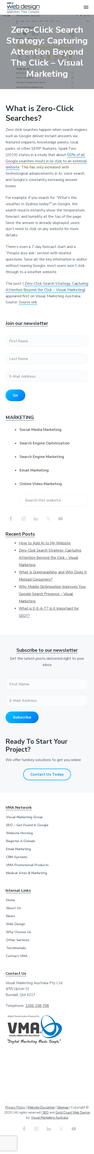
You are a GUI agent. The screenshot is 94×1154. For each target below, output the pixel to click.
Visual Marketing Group (24, 817)
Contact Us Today (47, 774)
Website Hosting (19, 833)
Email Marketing (34, 470)
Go (15, 395)
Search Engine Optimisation (45, 443)
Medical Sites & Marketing (26, 873)
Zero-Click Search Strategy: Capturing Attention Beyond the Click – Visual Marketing (50, 557)
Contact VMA (16, 956)
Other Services (17, 940)
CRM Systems (16, 857)
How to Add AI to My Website (45, 543)
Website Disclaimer (41, 1107)
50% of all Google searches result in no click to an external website (46, 161)
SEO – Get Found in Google (27, 825)
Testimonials (16, 948)
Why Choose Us (18, 932)
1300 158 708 (37, 1005)
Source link (28, 302)
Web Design (15, 924)
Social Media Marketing (40, 429)
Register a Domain (20, 841)
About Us (13, 908)
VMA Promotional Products (27, 865)
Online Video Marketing (41, 484)
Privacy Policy (15, 1107)
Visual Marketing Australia (49, 1118)
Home (10, 900)
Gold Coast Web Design (72, 1112)
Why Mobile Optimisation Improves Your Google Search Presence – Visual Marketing (52, 594)
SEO (46, 1112)
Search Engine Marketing (42, 456)
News (10, 916)
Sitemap (63, 1107)
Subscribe (22, 717)
